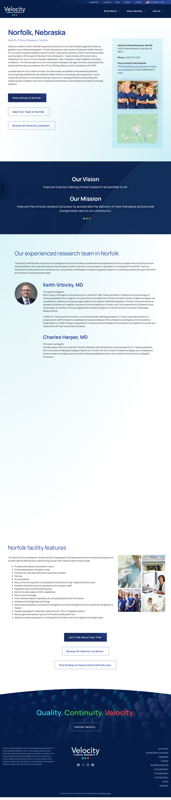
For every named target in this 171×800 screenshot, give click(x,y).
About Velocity (134, 11)
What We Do (110, 11)
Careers (127, 2)
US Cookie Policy (161, 769)
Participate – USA (157, 2)
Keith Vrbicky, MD (63, 285)
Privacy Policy (106, 793)
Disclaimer (164, 785)
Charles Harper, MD (65, 337)
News (117, 2)
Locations (107, 2)
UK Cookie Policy (161, 777)
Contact (138, 2)
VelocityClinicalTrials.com (134, 66)
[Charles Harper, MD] (26, 336)
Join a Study (163, 748)
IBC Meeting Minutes (159, 765)
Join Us (156, 11)
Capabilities (94, 2)
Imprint (165, 781)
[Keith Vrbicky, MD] (26, 304)
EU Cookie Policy (161, 773)
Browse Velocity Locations (157, 752)
